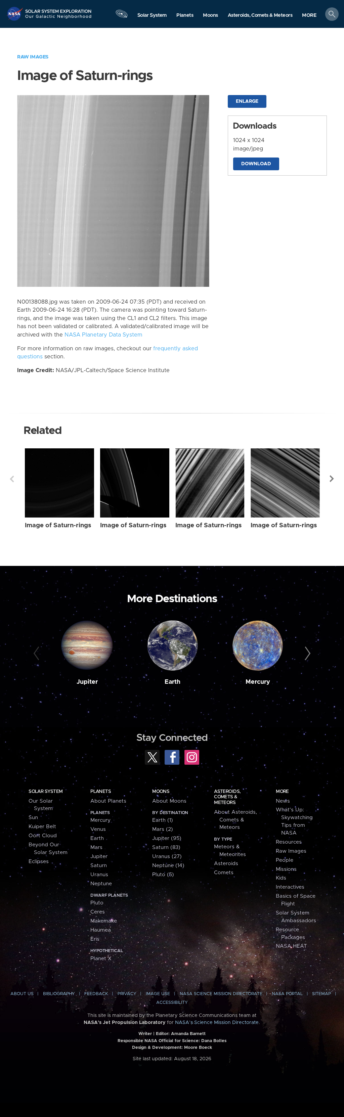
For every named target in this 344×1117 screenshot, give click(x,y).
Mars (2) (162, 829)
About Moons (169, 801)
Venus (98, 829)
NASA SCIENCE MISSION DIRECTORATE (221, 994)
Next (332, 479)
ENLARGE (247, 101)
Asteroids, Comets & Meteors (227, 797)
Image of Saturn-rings (58, 525)
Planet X (101, 958)
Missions (286, 869)
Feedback (96, 994)
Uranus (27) (167, 856)
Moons (160, 791)
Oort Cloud (43, 835)
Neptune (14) (168, 865)
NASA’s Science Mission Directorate (217, 1022)
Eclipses (39, 861)
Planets (100, 791)
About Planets (108, 801)
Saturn (98, 865)
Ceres (97, 911)
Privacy (127, 994)
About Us (22, 994)
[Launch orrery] (121, 15)
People (284, 860)
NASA (15, 13)
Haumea (100, 930)
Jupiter (87, 682)
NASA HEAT (291, 946)
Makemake (103, 921)
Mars (96, 847)
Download (256, 164)
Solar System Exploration (58, 9)
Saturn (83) (166, 847)
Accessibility (172, 1002)
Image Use (158, 994)
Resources (289, 842)
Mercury (258, 682)
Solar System (45, 791)
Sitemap (321, 994)
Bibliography (59, 994)
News (283, 801)
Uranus (99, 874)
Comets (223, 872)
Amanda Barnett (188, 1034)
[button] (309, 15)
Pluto (96, 902)
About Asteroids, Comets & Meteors (235, 820)
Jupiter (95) (166, 838)
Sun (33, 817)
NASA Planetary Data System (103, 335)
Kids (281, 878)
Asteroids (226, 863)
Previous (12, 479)
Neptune (101, 883)
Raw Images (32, 56)
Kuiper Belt (42, 826)
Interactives (290, 887)
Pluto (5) (163, 874)
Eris (94, 939)
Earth (172, 682)
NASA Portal (287, 994)
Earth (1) (162, 820)
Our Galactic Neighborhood (58, 18)
